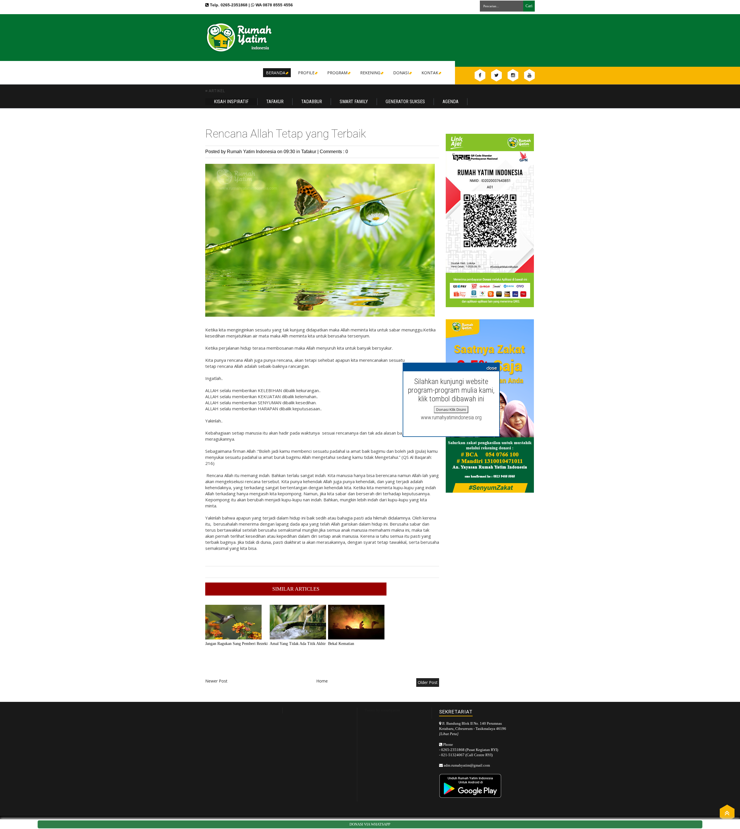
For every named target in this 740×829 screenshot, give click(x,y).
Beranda (275, 72)
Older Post (428, 682)
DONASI (401, 72)
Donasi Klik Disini (451, 409)
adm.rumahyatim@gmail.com (467, 765)
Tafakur (275, 101)
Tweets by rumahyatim (382, 710)
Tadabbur (311, 101)
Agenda (450, 101)
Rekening (370, 72)
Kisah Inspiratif (231, 101)
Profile (306, 72)
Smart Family (354, 101)
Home (322, 681)
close (491, 368)
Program (337, 72)
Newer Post (216, 681)
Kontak (429, 72)
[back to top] (727, 812)
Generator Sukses (405, 101)
